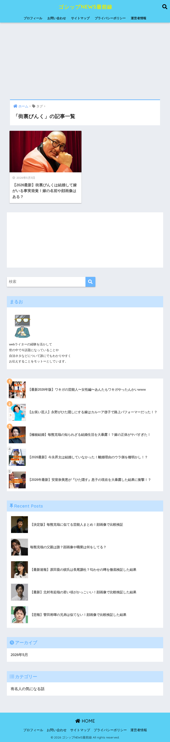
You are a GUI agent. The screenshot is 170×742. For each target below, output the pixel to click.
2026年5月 (19, 655)
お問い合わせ (56, 18)
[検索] (90, 282)
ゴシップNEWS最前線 (85, 7)
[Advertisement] (85, 61)
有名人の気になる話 (27, 689)
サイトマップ (80, 18)
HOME (87, 721)
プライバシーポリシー (110, 18)
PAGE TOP (161, 716)
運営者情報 (138, 18)
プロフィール (33, 18)
